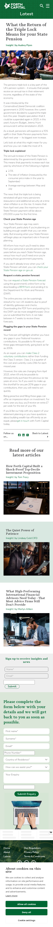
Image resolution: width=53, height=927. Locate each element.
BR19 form (24, 287)
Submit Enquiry (26, 794)
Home (7, 848)
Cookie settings (26, 920)
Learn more (11, 895)
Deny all (26, 912)
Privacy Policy (31, 852)
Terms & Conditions (34, 856)
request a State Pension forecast (29, 280)
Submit (12, 686)
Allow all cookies (26, 904)
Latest (7, 856)
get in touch (23, 420)
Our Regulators (32, 848)
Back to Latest (40, 433)
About (7, 852)
